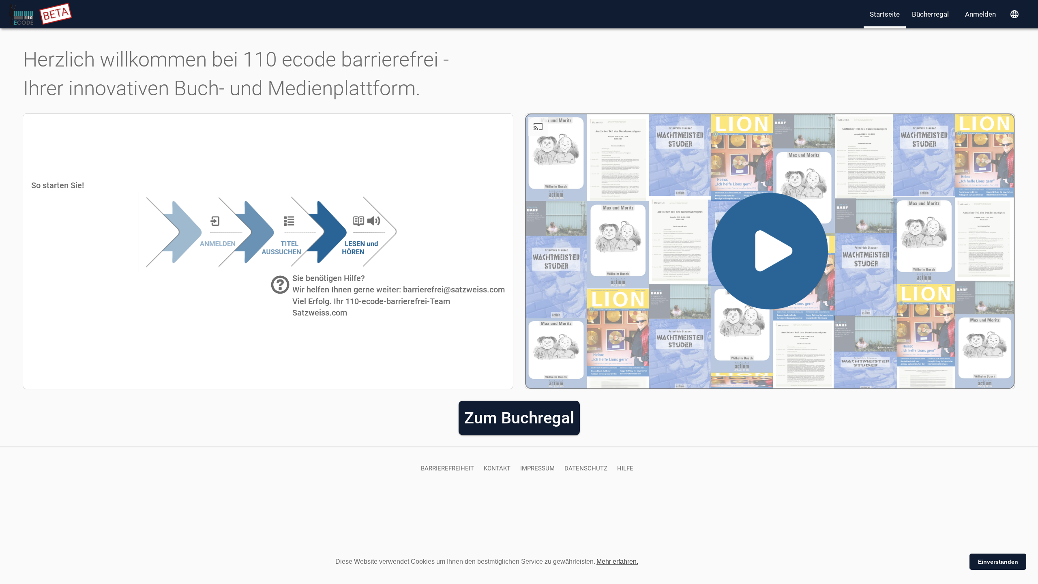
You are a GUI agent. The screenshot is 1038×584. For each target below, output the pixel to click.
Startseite (885, 14)
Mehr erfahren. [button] (617, 561)
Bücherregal (930, 14)
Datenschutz (585, 468)
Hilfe (625, 468)
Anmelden (980, 14)
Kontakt (497, 468)
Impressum (537, 468)
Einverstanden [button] (998, 561)
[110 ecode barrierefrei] (21, 14)
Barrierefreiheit (447, 468)
